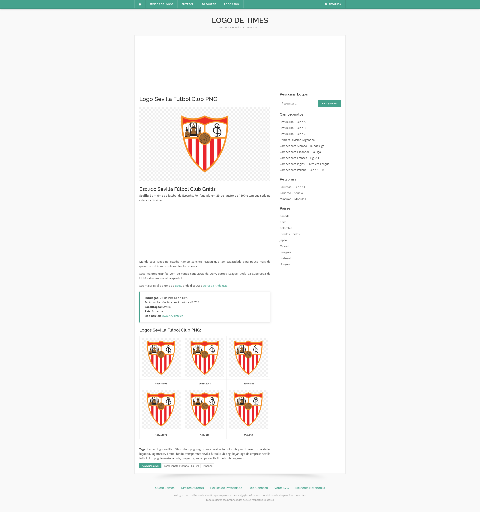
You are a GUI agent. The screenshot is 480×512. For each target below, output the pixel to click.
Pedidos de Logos (161, 4)
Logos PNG (231, 4)
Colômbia (286, 228)
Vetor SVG (281, 488)
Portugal (285, 258)
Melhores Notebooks (310, 488)
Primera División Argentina (297, 140)
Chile (283, 222)
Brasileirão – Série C (292, 134)
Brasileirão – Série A (293, 122)
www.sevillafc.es (172, 316)
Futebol (188, 4)
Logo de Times (240, 20)
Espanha (207, 466)
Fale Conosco (258, 488)
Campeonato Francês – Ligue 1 (299, 158)
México (284, 246)
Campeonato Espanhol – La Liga (300, 152)
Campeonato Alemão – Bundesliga (302, 146)
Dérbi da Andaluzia (215, 285)
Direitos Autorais (192, 488)
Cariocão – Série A (291, 193)
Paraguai (285, 252)
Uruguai (285, 264)
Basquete (209, 4)
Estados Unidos (290, 234)
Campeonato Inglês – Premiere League (304, 164)
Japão (283, 240)
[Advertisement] (204, 68)
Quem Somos (165, 488)
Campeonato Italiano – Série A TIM (302, 170)
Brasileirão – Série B (293, 128)
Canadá (284, 216)
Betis (178, 285)
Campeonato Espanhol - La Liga (181, 466)
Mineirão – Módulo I (293, 199)
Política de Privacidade (226, 488)
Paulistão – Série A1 (292, 187)
